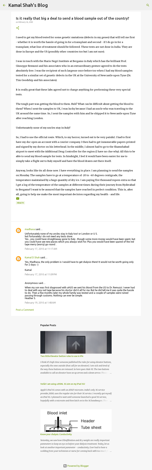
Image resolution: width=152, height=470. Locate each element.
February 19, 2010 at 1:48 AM (40, 302)
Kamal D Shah (32, 257)
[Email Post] (17, 200)
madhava (30, 229)
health (20, 203)
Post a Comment (25, 309)
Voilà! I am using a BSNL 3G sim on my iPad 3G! (62, 384)
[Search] (148, 5)
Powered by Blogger (78, 466)
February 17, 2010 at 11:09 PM (41, 274)
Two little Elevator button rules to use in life (61, 356)
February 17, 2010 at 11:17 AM (41, 248)
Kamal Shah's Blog (28, 5)
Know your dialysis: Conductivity (56, 434)
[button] (17, 28)
